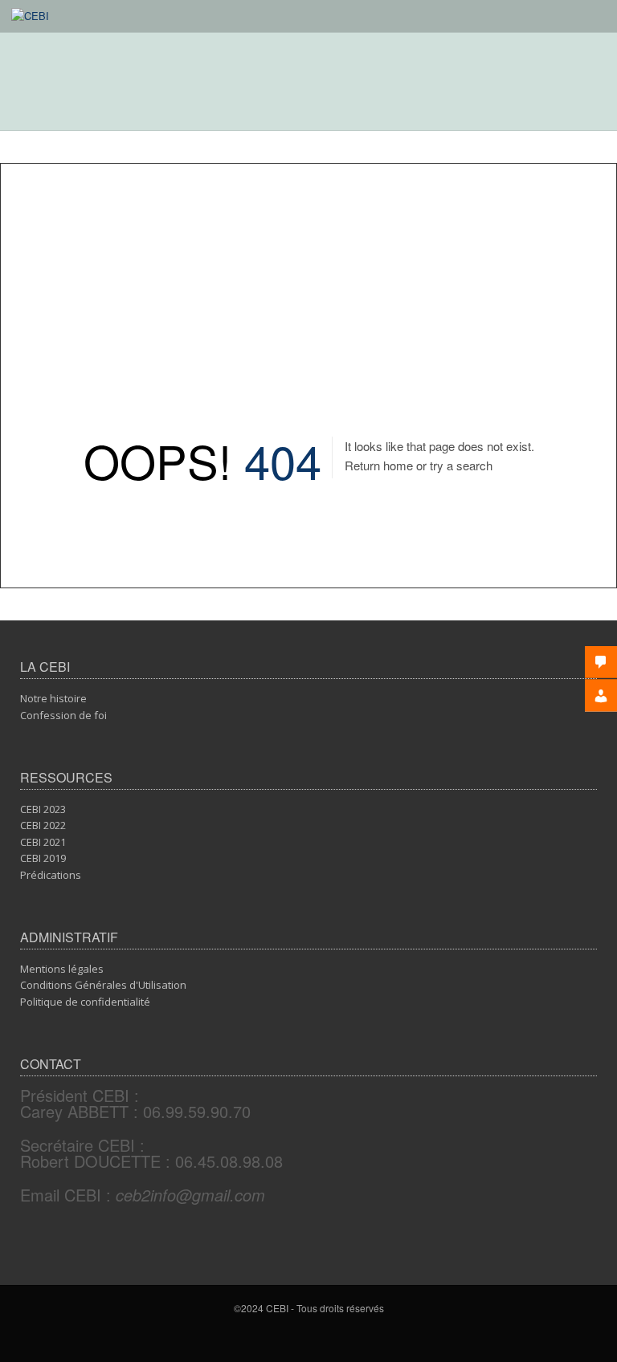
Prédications (50, 875)
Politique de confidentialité (85, 1001)
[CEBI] (30, 15)
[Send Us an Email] (312, 1336)
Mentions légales (62, 969)
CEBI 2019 (43, 858)
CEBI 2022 (43, 825)
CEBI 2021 (43, 842)
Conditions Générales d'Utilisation (103, 985)
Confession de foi (63, 715)
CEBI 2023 (43, 809)
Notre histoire (53, 698)
